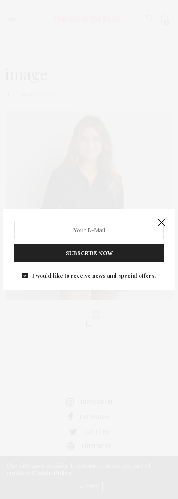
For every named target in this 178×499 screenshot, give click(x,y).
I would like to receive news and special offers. (94, 275)
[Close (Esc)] (161, 223)
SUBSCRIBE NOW (89, 253)
